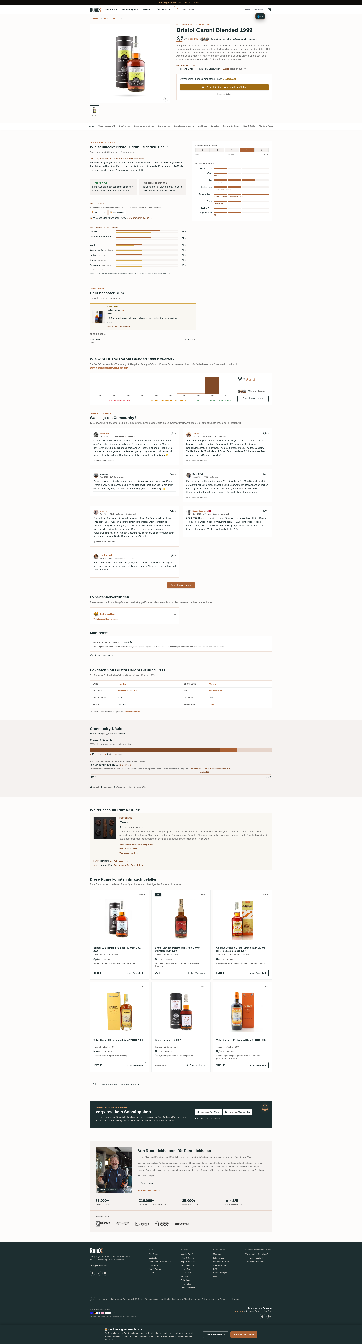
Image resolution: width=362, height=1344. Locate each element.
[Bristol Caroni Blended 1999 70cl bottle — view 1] (94, 109)
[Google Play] (269, 1316)
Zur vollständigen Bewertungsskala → (110, 368)
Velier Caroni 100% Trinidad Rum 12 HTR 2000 (118, 1040)
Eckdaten (215, 126)
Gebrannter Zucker (236, 197)
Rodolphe (104, 433)
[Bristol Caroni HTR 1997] (181, 1011)
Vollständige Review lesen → (106, 619)
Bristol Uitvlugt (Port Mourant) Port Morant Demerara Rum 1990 (177, 949)
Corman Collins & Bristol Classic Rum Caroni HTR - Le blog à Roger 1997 (240, 949)
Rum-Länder (186, 1269)
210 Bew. (231, 1051)
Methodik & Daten (221, 1261)
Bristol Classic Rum (127, 691)
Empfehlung (124, 126)
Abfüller (184, 1276)
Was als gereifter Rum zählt (128, 865)
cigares (103, 511)
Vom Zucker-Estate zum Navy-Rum (137, 844)
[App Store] (262, 1316)
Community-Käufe (231, 126)
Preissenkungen (188, 1288)
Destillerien (186, 1273)
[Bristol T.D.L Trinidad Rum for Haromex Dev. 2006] (119, 919)
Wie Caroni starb (128, 853)
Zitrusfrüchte (102, 250)
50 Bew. (168, 1051)
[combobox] (207, 9)
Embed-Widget (220, 1273)
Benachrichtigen (197, 1065)
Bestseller (153, 1258)
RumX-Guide (249, 126)
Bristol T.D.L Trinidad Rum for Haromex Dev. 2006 (117, 949)
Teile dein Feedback (254, 1258)
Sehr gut (193, 38)
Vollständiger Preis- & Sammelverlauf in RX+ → (213, 769)
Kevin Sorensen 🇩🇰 (201, 511)
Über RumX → (148, 1183)
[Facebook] (92, 1273)
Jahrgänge (186, 1280)
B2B (215, 1269)
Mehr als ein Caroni (130, 849)
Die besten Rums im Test (160, 1261)
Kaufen (91, 126)
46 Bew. (230, 959)
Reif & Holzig (98, 212)
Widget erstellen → (134, 712)
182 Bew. (108, 1051)
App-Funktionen (220, 1265)
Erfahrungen (218, 1258)
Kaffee (97, 255)
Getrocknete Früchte (101, 238)
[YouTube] (104, 1273)
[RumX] (95, 10)
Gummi (93, 231)
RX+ (215, 1276)
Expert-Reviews (188, 1261)
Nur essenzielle (215, 1334)
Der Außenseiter (119, 861)
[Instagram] (98, 1273)
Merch (151, 1273)
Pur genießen (117, 212)
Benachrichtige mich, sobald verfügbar (226, 87)
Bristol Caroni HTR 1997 (168, 1040)
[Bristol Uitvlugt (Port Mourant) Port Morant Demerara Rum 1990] (181, 919)
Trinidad (122, 684)
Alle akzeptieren (243, 1334)
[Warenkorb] (269, 9)
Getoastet (100, 265)
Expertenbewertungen (184, 126)
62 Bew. (107, 959)
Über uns (217, 1254)
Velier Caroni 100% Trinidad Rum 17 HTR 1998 (241, 1040)
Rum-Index (186, 1284)
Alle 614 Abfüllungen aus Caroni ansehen (116, 1084)
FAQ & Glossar (187, 1258)
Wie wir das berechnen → (101, 655)
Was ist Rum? (187, 1254)
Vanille (93, 245)
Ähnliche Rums (266, 126)
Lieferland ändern (224, 94)
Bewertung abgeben (252, 398)
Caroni (212, 684)
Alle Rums (153, 1254)
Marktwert (202, 126)
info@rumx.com (98, 1265)
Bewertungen (164, 126)
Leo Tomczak (106, 555)
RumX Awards (155, 1269)
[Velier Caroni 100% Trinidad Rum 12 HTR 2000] (119, 1011)
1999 (211, 704)
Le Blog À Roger (108, 614)
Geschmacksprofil (106, 126)
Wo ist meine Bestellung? (256, 1254)
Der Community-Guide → (139, 218)
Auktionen (153, 1265)
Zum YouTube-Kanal (149, 1190)
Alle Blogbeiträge (188, 1265)
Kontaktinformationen (255, 1261)
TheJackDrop (198, 433)
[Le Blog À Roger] (96, 614)
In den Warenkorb (135, 973)
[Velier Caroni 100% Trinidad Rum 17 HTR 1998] (242, 1011)
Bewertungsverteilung (144, 126)
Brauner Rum (184, 25)
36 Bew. (168, 959)
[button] (130, 63)
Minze (98, 260)
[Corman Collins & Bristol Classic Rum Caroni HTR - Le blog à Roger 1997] (242, 919)
